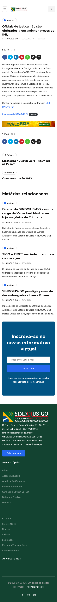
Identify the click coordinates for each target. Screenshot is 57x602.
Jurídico (6, 534)
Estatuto (6, 518)
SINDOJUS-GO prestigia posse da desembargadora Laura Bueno (27, 293)
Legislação (8, 539)
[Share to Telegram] (33, 57)
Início (5, 470)
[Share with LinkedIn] (16, 57)
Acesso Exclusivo (11, 475)
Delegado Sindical (11, 497)
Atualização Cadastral (13, 481)
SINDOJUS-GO (12, 39)
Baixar (33, 114)
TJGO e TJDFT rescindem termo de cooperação (28, 256)
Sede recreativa (10, 550)
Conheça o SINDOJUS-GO (15, 491)
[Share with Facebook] (4, 57)
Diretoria (6, 502)
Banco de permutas (12, 486)
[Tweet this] (10, 57)
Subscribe (28, 368)
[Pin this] (21, 57)
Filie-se (6, 529)
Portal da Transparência (14, 545)
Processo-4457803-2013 (15, 114)
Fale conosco (14, 453)
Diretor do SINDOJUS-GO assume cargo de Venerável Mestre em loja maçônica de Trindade (27, 213)
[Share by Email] (38, 57)
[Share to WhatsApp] (27, 57)
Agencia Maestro (35, 587)
